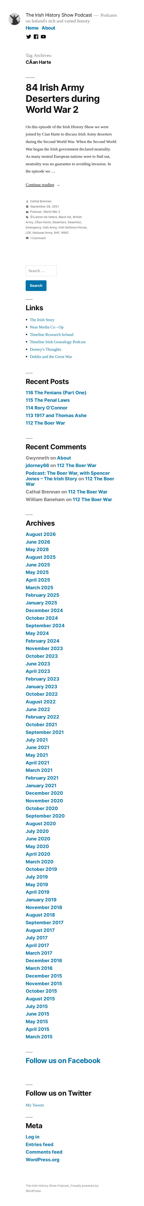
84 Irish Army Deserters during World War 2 (63, 98)
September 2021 (45, 732)
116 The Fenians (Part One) (56, 392)
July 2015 (37, 1006)
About (48, 28)
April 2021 (37, 763)
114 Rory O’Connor (47, 408)
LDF (28, 232)
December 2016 (44, 960)
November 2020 (44, 801)
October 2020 (42, 808)
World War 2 (51, 212)
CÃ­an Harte (43, 222)
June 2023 (38, 664)
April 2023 (38, 671)
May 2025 (37, 572)
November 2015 (44, 983)
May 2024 (37, 633)
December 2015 (44, 976)
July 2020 (37, 831)
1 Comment (38, 238)
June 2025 (38, 565)
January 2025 (41, 603)
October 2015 (41, 991)
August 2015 (40, 998)
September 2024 (45, 625)
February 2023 (42, 679)
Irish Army (50, 227)
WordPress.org (42, 1159)
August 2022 (41, 702)
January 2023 (41, 686)
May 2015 (37, 1021)
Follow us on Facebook (63, 1060)
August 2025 (41, 557)
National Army (42, 232)
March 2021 (39, 770)
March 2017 (39, 953)
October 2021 (41, 724)
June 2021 (37, 747)
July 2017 (37, 937)
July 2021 (37, 740)
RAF (56, 232)
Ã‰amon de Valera (43, 217)
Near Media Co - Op (47, 327)
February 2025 (42, 595)
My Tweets (35, 1105)
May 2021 (37, 755)
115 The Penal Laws (48, 400)
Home (32, 28)
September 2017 (45, 922)
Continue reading (43, 184)
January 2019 (41, 899)
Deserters (59, 222)
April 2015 (37, 1029)
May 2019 (37, 884)
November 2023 (44, 648)
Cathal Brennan (40, 201)
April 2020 (38, 854)
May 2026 (37, 549)
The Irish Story (42, 319)
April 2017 (37, 945)
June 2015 (37, 1014)
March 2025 (39, 587)
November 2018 (44, 907)
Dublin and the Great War (51, 356)
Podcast (36, 212)
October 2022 (42, 694)
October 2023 (42, 656)
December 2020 (44, 793)
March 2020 (39, 862)
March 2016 (39, 968)
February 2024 (42, 641)
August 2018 (40, 915)
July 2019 (37, 877)
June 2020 (38, 838)
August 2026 (41, 534)
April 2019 (37, 892)
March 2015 (39, 1036)
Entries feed (39, 1144)
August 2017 (40, 930)
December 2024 (44, 610)
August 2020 (41, 823)
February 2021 (42, 778)
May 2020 (37, 846)
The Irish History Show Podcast (59, 15)
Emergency (33, 227)
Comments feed (44, 1152)
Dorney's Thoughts (45, 349)
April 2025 (38, 580)
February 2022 (42, 717)
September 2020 (45, 816)
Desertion (74, 222)
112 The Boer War (45, 423)
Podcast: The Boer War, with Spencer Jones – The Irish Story (68, 475)
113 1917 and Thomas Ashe (56, 415)
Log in (32, 1137)
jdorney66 (37, 465)
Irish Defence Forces (72, 227)
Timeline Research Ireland (51, 334)
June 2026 (38, 542)
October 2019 (41, 869)
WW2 (65, 232)
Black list (65, 217)
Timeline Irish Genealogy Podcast (58, 341)
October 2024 (42, 618)
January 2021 (41, 785)
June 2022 (38, 709)
